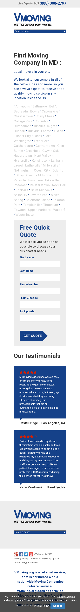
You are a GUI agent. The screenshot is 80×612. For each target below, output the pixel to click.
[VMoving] (41, 20)
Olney (20, 175)
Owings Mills (35, 175)
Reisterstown (40, 185)
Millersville (50, 165)
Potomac (20, 185)
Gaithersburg (23, 146)
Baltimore (39, 106)
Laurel (18, 165)
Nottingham (22, 170)
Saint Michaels (41, 190)
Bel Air (54, 106)
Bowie (34, 111)
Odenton (58, 170)
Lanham (57, 160)
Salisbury (20, 195)
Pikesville (52, 180)
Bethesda (21, 111)
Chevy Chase (45, 116)
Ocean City (42, 170)
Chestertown (23, 116)
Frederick (41, 141)
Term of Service (66, 596)
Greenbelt (32, 150)
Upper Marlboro (39, 209)
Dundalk (19, 131)
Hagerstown (23, 155)
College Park (23, 121)
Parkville (20, 180)
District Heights (45, 126)
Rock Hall (59, 185)
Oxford (52, 175)
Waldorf (59, 209)
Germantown (45, 146)
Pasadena (35, 180)
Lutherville (32, 165)
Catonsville (50, 111)
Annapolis (23, 106)
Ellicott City (22, 136)
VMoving (39, 554)
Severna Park (39, 195)
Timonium (50, 205)
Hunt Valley (42, 155)
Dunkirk (33, 131)
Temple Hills (32, 205)
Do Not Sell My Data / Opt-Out (44, 558)
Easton (46, 131)
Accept (57, 605)
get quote (32, 336)
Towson (20, 209)
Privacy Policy (21, 558)
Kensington (40, 160)
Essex (37, 136)
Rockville (22, 190)
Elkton (58, 131)
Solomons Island (38, 200)
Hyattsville (21, 160)
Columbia (41, 121)
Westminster (25, 214)
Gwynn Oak (50, 150)
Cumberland (22, 126)
